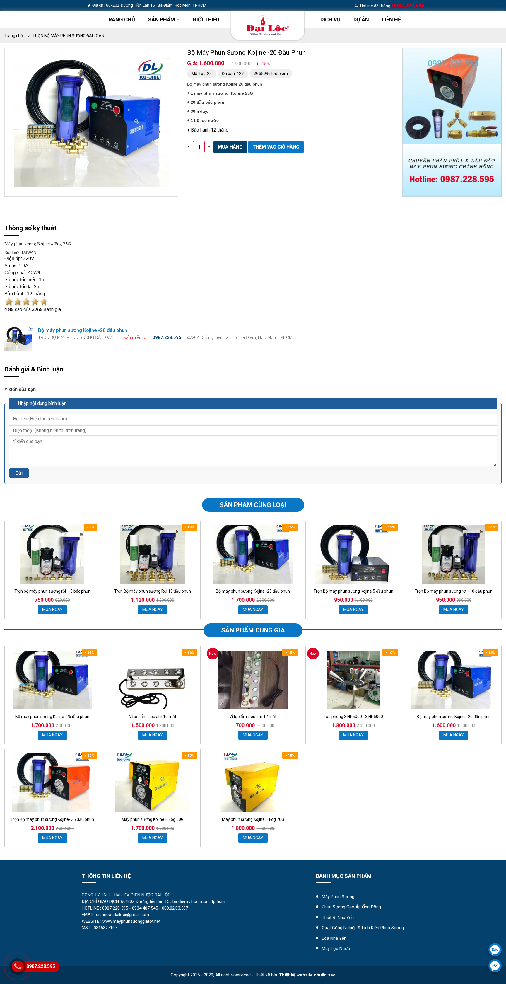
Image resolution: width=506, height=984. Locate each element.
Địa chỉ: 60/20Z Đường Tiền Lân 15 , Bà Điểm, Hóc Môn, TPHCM (148, 5)
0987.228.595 (40, 966)
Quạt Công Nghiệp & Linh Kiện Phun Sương (363, 927)
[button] (163, 63)
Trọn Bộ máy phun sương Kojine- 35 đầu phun (52, 819)
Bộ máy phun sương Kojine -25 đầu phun (253, 591)
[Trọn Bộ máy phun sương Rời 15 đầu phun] (152, 554)
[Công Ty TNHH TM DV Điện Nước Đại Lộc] (267, 25)
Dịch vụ (330, 19)
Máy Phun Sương (338, 896)
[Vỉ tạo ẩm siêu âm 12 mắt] (253, 680)
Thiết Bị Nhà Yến (338, 917)
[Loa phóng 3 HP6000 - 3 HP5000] (353, 680)
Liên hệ (391, 19)
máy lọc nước (336, 948)
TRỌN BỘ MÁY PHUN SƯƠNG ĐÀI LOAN (68, 35)
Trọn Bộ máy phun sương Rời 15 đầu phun (152, 591)
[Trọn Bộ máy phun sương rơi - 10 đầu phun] (453, 554)
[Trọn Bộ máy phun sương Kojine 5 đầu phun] (353, 554)
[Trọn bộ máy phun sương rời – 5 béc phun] (52, 554)
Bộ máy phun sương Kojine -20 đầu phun (454, 716)
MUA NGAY (52, 609)
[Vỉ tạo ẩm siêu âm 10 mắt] (152, 680)
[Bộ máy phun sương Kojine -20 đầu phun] (453, 680)
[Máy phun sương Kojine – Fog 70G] (253, 783)
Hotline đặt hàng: (391, 6)
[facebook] (495, 965)
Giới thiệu (206, 19)
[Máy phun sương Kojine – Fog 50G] (152, 783)
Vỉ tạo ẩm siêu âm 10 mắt (152, 716)
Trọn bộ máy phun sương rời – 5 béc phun (52, 591)
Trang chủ (120, 19)
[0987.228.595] (495, 949)
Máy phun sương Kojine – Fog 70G (253, 819)
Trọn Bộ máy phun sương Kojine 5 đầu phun (353, 591)
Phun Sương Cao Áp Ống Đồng (351, 907)
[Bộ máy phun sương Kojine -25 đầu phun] (253, 554)
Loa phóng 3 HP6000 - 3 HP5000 (353, 716)
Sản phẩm (162, 19)
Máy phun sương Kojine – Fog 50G (153, 819)
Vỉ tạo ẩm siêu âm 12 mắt (252, 716)
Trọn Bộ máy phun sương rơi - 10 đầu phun (454, 591)
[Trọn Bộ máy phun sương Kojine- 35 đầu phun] (52, 783)
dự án (361, 19)
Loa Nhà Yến (334, 938)
